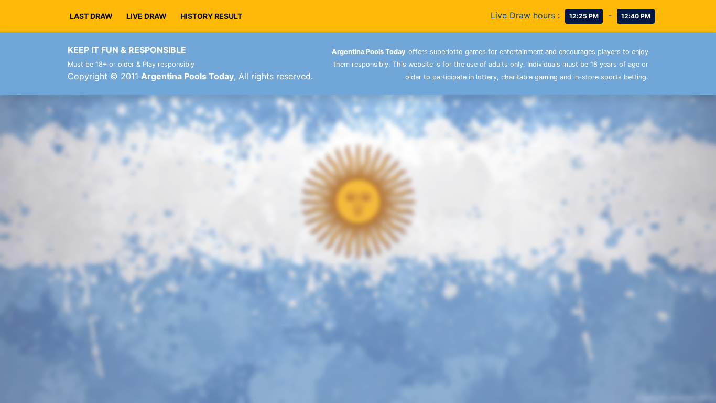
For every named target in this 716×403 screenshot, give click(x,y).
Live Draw (146, 16)
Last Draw (91, 16)
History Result (211, 16)
